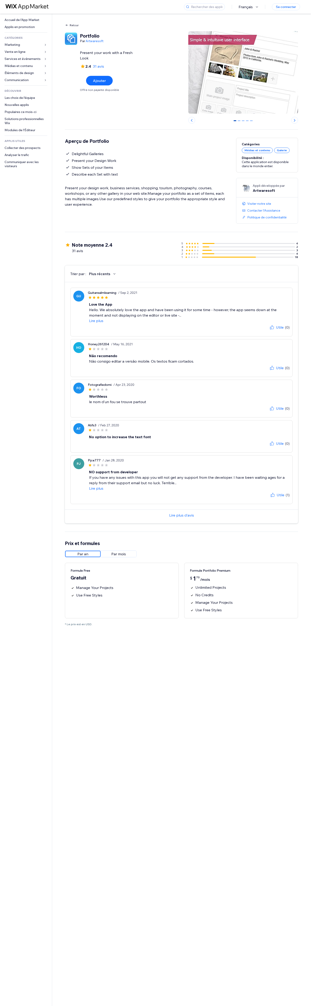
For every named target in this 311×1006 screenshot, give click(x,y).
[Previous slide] (191, 120)
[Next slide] (294, 120)
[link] (26, 19)
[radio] (83, 554)
